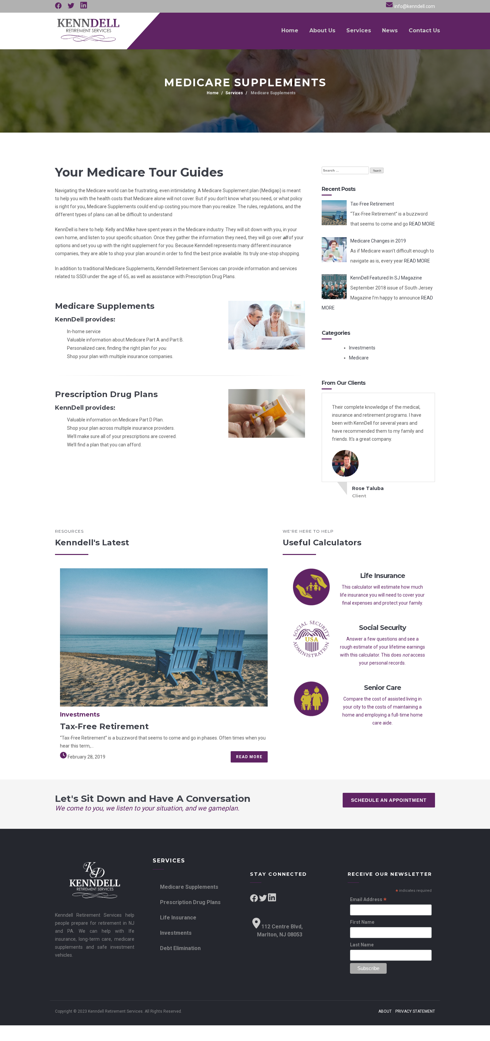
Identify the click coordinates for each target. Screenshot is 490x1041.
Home (289, 30)
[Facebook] (59, 7)
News (390, 30)
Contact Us (424, 30)
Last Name (362, 944)
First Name (362, 922)
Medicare (359, 357)
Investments (362, 347)
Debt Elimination (180, 948)
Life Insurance (178, 917)
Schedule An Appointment (389, 800)
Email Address (368, 899)
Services (358, 30)
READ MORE (422, 224)
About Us (322, 30)
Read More (249, 757)
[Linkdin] (83, 7)
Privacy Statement (415, 1011)
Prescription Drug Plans (190, 902)
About (385, 1011)
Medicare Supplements (273, 93)
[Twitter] (71, 7)
